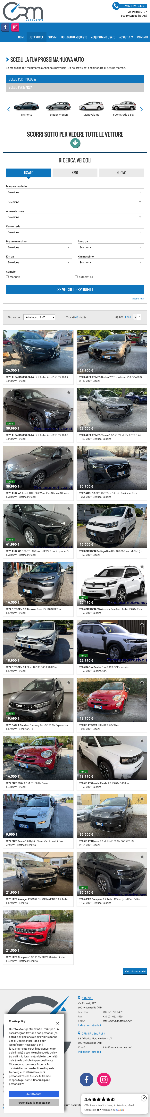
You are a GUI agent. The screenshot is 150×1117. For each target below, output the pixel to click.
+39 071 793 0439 (112, 1012)
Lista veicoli (36, 37)
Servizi (52, 37)
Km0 (75, 172)
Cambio (11, 271)
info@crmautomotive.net (117, 1020)
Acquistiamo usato (103, 37)
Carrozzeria (13, 226)
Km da (10, 256)
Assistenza (126, 37)
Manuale (15, 276)
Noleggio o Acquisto (74, 37)
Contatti (142, 37)
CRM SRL (87, 998)
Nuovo (121, 172)
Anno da (83, 241)
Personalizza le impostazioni (34, 1102)
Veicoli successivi (135, 971)
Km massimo (86, 256)
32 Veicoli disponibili (75, 289)
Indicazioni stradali (89, 1025)
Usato (28, 172)
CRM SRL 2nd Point (93, 1033)
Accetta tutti (33, 1094)
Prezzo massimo (16, 241)
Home (21, 37)
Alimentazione (15, 211)
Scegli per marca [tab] (20, 87)
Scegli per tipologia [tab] (22, 79)
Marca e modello (16, 186)
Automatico (86, 276)
